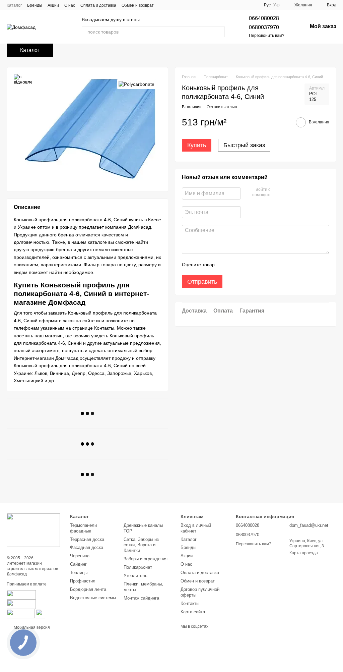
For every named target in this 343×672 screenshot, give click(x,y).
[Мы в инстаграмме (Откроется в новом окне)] (237, 5)
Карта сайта (193, 611)
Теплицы (78, 572)
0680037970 (264, 27)
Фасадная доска (86, 547)
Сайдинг (78, 564)
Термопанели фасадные (83, 528)
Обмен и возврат (138, 5)
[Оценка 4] (258, 265)
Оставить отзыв (222, 107)
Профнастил (82, 580)
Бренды (34, 5)
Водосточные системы (93, 597)
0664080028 (264, 18)
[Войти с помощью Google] (288, 192)
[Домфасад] (33, 529)
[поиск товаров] (219, 31)
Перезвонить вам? (266, 35)
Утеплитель (135, 575)
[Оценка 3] (247, 265)
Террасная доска (87, 539)
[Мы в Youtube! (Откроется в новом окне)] (229, 5)
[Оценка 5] (268, 265)
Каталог (14, 5)
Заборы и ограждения (145, 558)
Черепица (79, 555)
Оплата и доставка (98, 5)
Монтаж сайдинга (141, 598)
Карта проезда (303, 553)
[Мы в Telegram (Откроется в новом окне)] (253, 5)
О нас (69, 5)
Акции (53, 5)
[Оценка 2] (236, 265)
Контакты (190, 603)
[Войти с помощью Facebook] (278, 192)
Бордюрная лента (88, 589)
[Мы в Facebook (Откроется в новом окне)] (221, 5)
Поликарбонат (138, 567)
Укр (276, 5)
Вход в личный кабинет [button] (196, 528)
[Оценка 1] (225, 265)
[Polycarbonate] (136, 84)
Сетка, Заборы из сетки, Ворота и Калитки (141, 545)
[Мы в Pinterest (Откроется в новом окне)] (245, 5)
